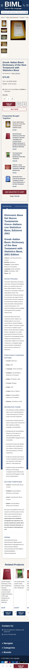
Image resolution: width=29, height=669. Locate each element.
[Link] (13, 5)
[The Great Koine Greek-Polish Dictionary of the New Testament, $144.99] (19, 574)
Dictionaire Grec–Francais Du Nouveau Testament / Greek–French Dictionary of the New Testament (19, 180)
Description (7, 206)
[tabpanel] (6, 592)
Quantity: (5, 95)
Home (2, 17)
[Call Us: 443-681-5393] (24, 5)
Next (5, 55)
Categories (9, 648)
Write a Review (16, 73)
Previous (2, 55)
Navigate (8, 643)
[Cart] (27, 5)
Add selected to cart (14, 192)
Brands (7, 652)
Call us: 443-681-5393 (10, 634)
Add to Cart (9, 104)
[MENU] (2, 5)
